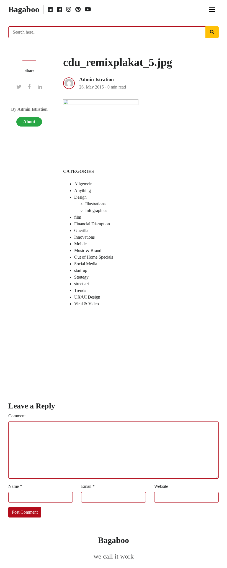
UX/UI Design (87, 297)
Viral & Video (86, 303)
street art (81, 283)
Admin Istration (96, 79)
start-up (80, 270)
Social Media (85, 263)
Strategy (81, 277)
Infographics (96, 210)
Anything (82, 190)
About (29, 121)
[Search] (212, 32)
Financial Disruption (92, 223)
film (77, 217)
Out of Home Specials (93, 257)
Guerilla (81, 230)
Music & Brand (87, 250)
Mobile (80, 243)
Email (88, 486)
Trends (80, 290)
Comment (16, 415)
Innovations (84, 237)
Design (80, 197)
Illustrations (95, 203)
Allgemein (83, 183)
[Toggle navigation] (212, 9)
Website (161, 486)
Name (15, 486)
